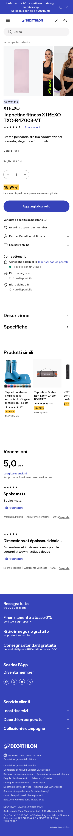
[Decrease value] (8, 174)
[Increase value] (25, 174)
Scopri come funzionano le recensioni (25, 477)
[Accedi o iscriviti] (56, 20)
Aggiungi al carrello (36, 206)
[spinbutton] (16, 174)
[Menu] (8, 20)
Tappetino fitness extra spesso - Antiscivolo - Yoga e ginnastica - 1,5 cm (17, 397)
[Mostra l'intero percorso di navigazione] (5, 42)
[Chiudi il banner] (66, 7)
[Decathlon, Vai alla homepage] (32, 20)
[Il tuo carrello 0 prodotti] (65, 20)
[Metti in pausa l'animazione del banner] (61, 7)
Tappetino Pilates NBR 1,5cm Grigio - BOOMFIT (45, 396)
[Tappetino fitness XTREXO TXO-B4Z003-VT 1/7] (28, 71)
